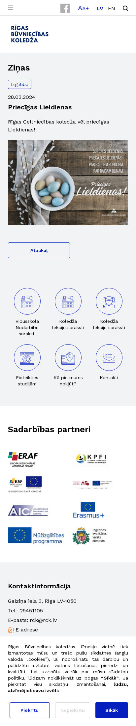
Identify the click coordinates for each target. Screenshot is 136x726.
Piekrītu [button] (29, 710)
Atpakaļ (39, 250)
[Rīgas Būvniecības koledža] (30, 33)
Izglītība (19, 84)
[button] (83, 8)
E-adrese (27, 630)
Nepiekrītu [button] (72, 710)
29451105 (31, 610)
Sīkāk (111, 710)
